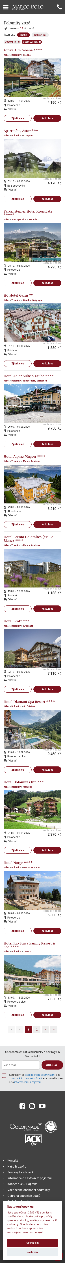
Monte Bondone (31, 461)
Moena (27, 55)
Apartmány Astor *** (21, 131)
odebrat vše (30, 42)
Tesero (27, 951)
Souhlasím (32, 1242)
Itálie (6, 55)
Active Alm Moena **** (23, 50)
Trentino (15, 300)
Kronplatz (28, 135)
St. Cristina (29, 706)
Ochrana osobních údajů (23, 1195)
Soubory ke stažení (20, 1172)
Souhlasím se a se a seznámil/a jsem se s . (36, 1078)
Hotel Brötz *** (16, 621)
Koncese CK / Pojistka (22, 1184)
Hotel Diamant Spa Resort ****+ (30, 702)
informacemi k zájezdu (27, 1082)
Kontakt (12, 1160)
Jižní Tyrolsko (18, 219)
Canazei (27, 787)
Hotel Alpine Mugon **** (25, 456)
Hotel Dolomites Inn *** (24, 782)
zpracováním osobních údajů (25, 1078)
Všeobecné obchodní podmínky (28, 1190)
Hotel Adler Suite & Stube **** (29, 376)
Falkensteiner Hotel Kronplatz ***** (28, 213)
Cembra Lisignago (32, 300)
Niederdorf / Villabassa (35, 380)
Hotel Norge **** (18, 863)
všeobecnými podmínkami (40, 1074)
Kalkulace (47, 118)
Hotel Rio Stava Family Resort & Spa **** (29, 945)
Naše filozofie (16, 1166)
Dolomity (16, 55)
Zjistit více (17, 118)
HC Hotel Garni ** (18, 295)
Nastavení (32, 1252)
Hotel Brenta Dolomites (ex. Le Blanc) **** (28, 539)
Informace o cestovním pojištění (29, 1178)
